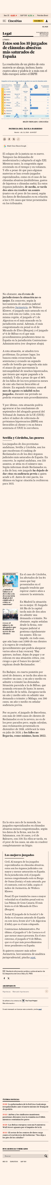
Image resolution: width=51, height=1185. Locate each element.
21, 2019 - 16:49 (28, 132)
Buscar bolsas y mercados (15, 1149)
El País (45, 26)
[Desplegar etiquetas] (46, 991)
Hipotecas (6, 992)
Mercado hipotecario (21, 992)
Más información (8, 1003)
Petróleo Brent (42, 15)
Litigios (6, 40)
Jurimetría (21, 307)
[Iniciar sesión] (46, 21)
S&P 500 (23, 15)
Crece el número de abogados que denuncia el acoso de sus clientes (9, 628)
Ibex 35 (6, 15)
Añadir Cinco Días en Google (16, 146)
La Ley (40, 34)
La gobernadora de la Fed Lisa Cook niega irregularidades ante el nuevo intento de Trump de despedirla (25, 1106)
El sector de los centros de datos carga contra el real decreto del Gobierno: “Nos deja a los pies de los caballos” (24, 1135)
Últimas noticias (11, 1099)
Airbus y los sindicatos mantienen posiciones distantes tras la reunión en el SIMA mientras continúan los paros (24, 1117)
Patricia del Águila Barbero (25, 129)
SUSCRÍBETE (38, 21)
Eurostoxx (14, 1161)
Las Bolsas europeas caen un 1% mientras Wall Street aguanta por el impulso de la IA (24, 1126)
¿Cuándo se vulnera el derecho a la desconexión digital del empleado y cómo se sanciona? (9, 597)
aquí (33, 957)
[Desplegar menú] (4, 21)
